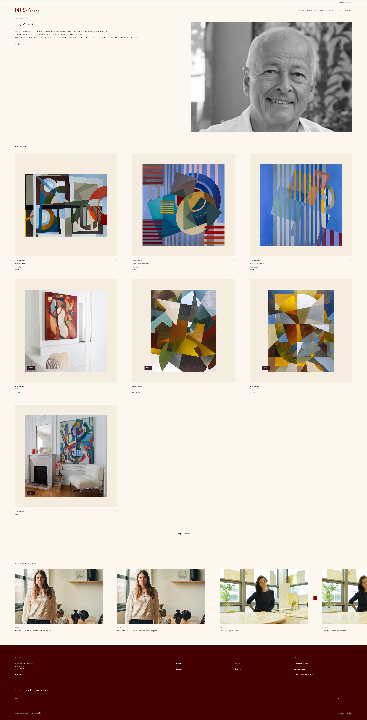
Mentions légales (300, 669)
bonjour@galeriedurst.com (24, 669)
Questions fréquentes (301, 663)
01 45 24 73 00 (19, 666)
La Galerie (319, 10)
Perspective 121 (254, 389)
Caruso (17, 514)
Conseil (330, 10)
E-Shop (309, 10)
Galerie (178, 663)
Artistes (300, 10)
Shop (236, 658)
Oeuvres (238, 669)
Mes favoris (341, 2)
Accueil (16, 18)
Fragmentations (137, 389)
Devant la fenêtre (20, 263)
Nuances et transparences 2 (258, 263)
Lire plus (17, 44)
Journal (339, 10)
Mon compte (348, 2)
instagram (341, 713)
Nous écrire (19, 674)
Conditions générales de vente (304, 674)
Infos (295, 658)
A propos (179, 658)
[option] (271, 77)
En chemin (18, 389)
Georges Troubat (20, 260)
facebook (349, 713)
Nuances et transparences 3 (140, 263)
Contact (348, 10)
